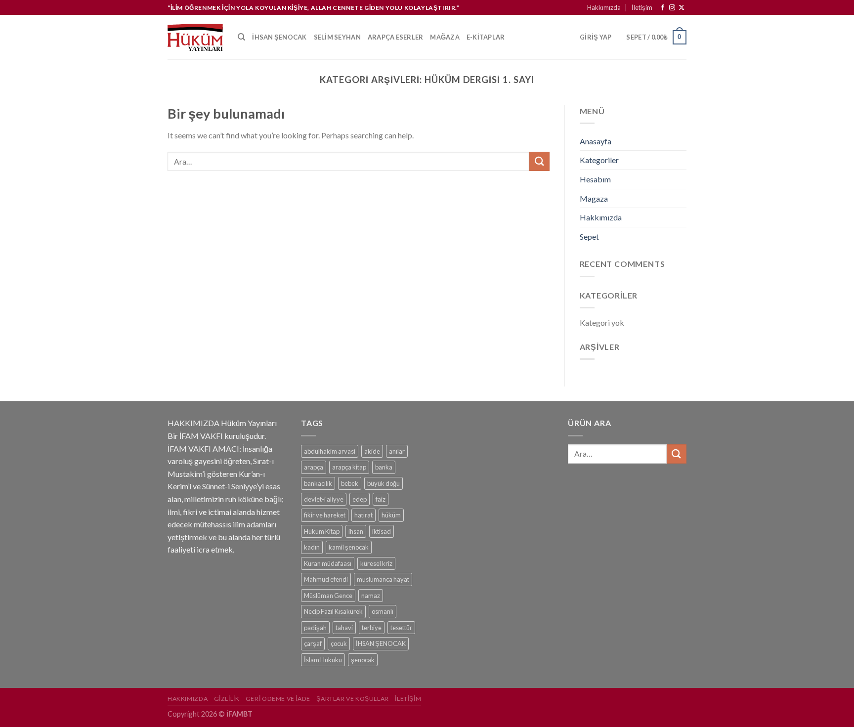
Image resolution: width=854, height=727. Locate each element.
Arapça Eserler (396, 37)
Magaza (594, 198)
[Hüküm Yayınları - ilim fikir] (195, 37)
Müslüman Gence (328, 595)
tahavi (344, 628)
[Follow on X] (681, 7)
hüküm (391, 515)
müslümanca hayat (383, 579)
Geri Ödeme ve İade (278, 698)
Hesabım (595, 179)
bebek (349, 483)
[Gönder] (539, 161)
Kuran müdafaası (327, 563)
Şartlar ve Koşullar (352, 698)
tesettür (401, 628)
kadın (312, 547)
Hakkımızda (604, 7)
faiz (380, 499)
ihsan (355, 531)
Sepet (589, 236)
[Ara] (241, 37)
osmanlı (382, 611)
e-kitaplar (486, 37)
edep (359, 499)
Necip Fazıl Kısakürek (333, 611)
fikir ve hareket (324, 515)
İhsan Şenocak (279, 37)
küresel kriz (376, 563)
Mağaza (445, 37)
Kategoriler (599, 160)
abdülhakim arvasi (329, 451)
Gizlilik (227, 698)
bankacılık (318, 483)
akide (372, 451)
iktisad (381, 531)
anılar (397, 451)
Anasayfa (595, 141)
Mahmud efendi (326, 579)
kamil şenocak (349, 547)
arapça (313, 467)
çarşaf (313, 643)
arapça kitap (349, 467)
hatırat (363, 515)
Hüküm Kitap (322, 531)
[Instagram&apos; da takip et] (672, 7)
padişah (315, 628)
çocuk (339, 643)
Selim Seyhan (337, 37)
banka (383, 467)
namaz (370, 595)
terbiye (372, 628)
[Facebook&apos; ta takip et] (663, 7)
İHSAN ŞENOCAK (381, 643)
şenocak (363, 660)
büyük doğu (383, 483)
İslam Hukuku (323, 660)
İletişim (642, 7)
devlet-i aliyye (323, 499)
